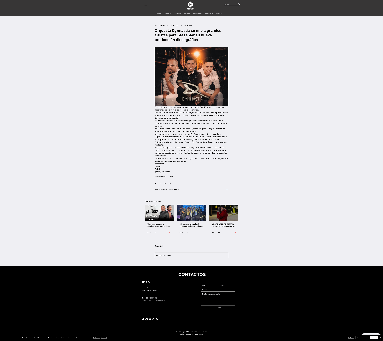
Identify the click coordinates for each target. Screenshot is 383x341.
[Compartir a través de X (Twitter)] (160, 183)
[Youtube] (146, 319)
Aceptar (374, 338)
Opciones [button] (351, 338)
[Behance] (157, 319)
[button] (146, 4)
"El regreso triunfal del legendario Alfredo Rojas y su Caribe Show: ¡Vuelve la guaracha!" (191, 225)
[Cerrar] (380, 337)
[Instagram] (153, 319)
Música (170, 177)
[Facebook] (150, 319)
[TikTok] (143, 319)
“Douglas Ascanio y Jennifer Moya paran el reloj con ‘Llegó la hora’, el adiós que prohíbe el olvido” (159, 225)
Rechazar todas (362, 338)
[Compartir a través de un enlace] (170, 183)
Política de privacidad (100, 338)
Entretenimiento (160, 177)
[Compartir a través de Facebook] (155, 183)
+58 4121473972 (151, 298)
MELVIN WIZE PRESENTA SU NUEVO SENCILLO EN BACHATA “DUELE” (223, 225)
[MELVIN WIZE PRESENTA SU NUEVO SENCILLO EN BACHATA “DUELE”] (223, 213)
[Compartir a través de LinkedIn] (165, 183)
